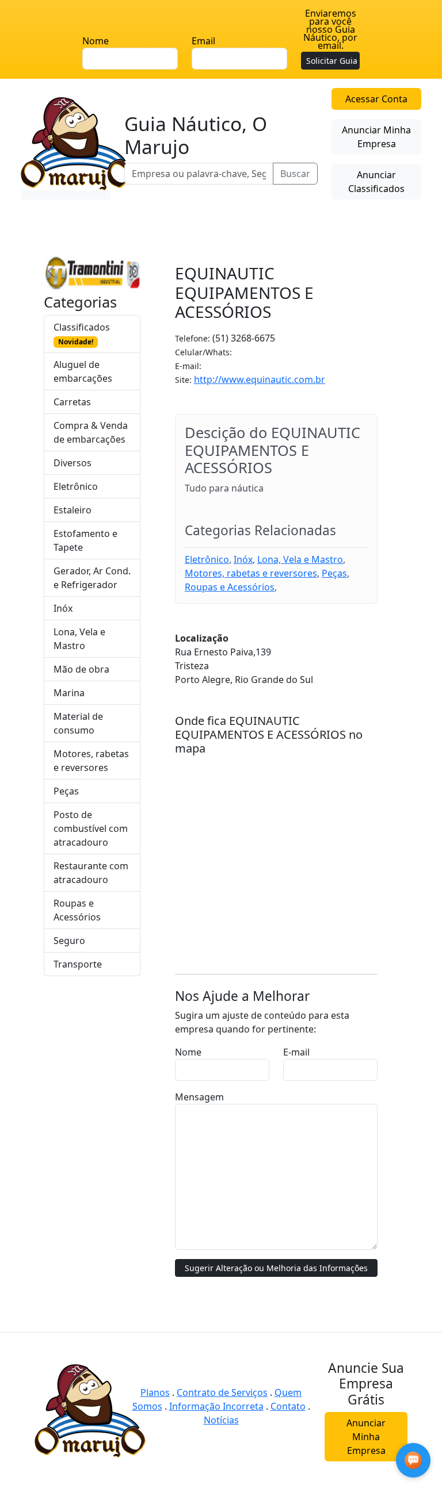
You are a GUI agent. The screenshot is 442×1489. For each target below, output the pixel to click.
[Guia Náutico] (76, 142)
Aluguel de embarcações (83, 371)
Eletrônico (76, 486)
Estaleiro (73, 510)
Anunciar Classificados (376, 181)
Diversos (73, 462)
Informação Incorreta (216, 1406)
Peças (66, 791)
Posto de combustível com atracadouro (91, 828)
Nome (95, 40)
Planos (155, 1392)
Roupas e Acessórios (77, 910)
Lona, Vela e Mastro (79, 638)
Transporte (78, 964)
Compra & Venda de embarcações (91, 432)
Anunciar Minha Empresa (376, 137)
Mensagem (199, 1097)
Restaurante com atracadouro (91, 872)
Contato (288, 1406)
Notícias (221, 1420)
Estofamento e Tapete (85, 540)
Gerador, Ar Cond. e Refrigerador (92, 578)
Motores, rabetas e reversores (91, 760)
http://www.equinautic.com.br (259, 379)
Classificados (82, 334)
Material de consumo (78, 723)
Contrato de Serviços (222, 1392)
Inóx (63, 608)
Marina (69, 692)
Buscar (295, 173)
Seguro (69, 940)
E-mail (296, 1052)
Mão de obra (81, 669)
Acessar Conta (376, 99)
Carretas (72, 402)
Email (203, 40)
